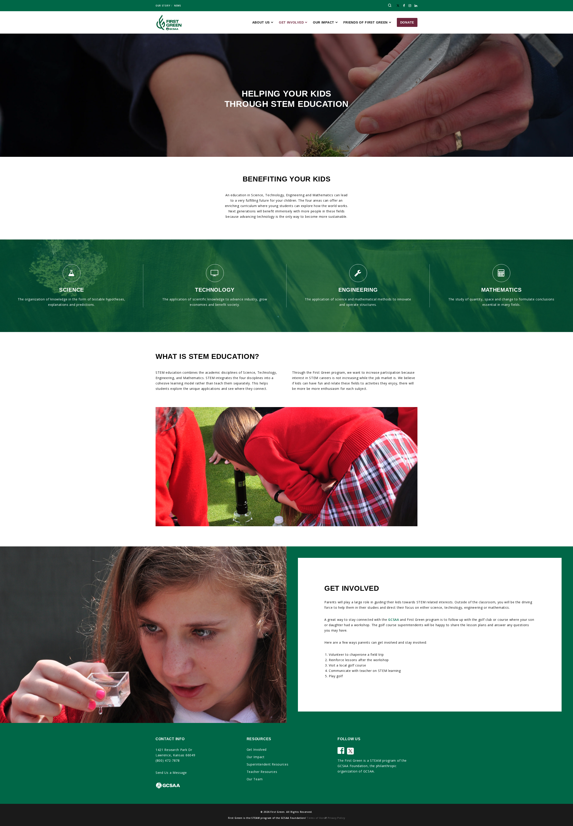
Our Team (255, 779)
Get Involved (257, 749)
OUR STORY (163, 5)
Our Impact (256, 757)
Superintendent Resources (268, 764)
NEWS (177, 5)
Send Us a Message (171, 772)
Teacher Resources (262, 772)
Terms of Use (315, 818)
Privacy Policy (336, 818)
